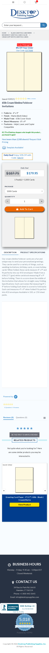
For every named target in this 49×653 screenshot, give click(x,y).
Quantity (10, 197)
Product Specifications (32, 252)
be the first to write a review (24, 435)
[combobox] (12, 25)
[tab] (8, 418)
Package (9, 186)
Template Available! (15, 147)
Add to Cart (26, 209)
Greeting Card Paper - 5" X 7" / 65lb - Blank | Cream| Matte (24, 498)
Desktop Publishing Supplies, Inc (32, 644)
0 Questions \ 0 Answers (11, 407)
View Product (24, 504)
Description (10, 252)
